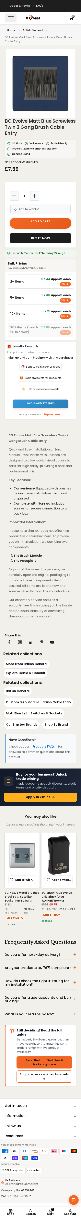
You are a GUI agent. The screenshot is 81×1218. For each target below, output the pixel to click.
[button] (40, 83)
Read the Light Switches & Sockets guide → (44, 1062)
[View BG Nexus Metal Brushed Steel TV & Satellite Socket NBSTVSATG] (22, 860)
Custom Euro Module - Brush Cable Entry (38, 702)
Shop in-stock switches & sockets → (44, 1076)
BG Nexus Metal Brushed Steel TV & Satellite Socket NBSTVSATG (22, 897)
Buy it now (40, 238)
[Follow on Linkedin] (30, 642)
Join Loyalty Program (40, 403)
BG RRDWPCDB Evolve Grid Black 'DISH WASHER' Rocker (56, 897)
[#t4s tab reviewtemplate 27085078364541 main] (9, 176)
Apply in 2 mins (38, 797)
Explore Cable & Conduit (25, 673)
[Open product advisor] (74, 1200)
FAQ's (39, 6)
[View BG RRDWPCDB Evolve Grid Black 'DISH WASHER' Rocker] (58, 860)
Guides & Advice (19, 6)
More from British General (26, 664)
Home (11, 30)
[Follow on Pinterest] (41, 642)
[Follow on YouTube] (52, 642)
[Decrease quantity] (14, 196)
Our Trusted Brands (21, 724)
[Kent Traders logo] (32, 18)
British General (33, 30)
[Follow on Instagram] (20, 642)
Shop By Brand (56, 724)
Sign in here (51, 414)
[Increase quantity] (34, 196)
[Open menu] (11, 18)
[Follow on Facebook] (9, 642)
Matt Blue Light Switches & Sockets (34, 713)
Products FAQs (43, 746)
